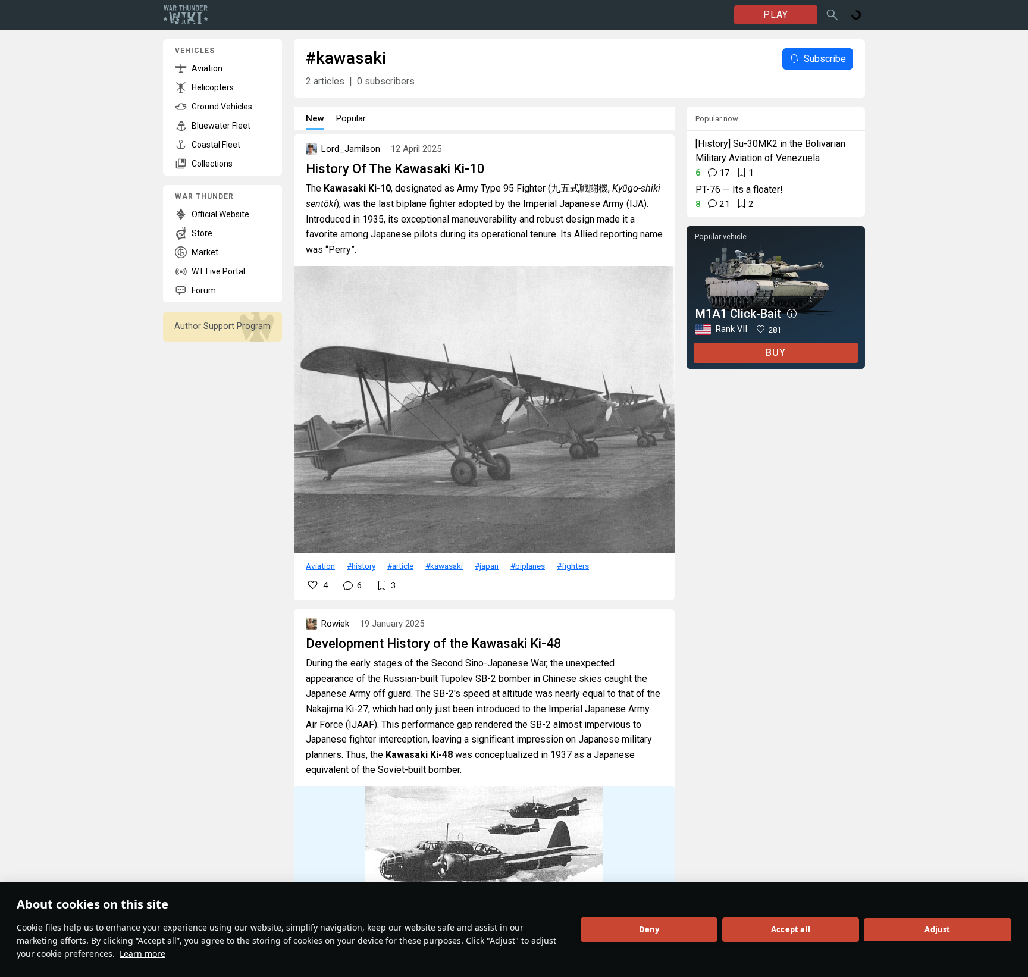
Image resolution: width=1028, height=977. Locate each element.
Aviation (320, 566)
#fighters (573, 566)
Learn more (142, 953)
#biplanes (527, 566)
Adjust (937, 929)
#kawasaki (444, 566)
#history (361, 566)
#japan (487, 566)
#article (400, 566)
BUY (776, 352)
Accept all (790, 929)
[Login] (856, 15)
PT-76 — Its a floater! (739, 189)
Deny (649, 929)
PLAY (775, 14)
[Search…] (832, 15)
